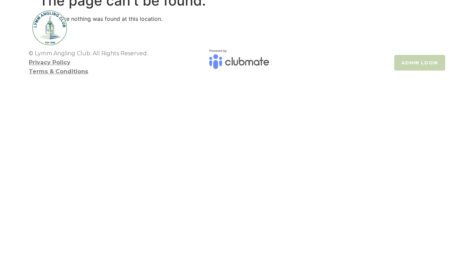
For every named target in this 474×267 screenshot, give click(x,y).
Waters (227, 24)
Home (111, 24)
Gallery (357, 24)
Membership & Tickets (292, 24)
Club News (191, 24)
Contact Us (394, 24)
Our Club (142, 24)
